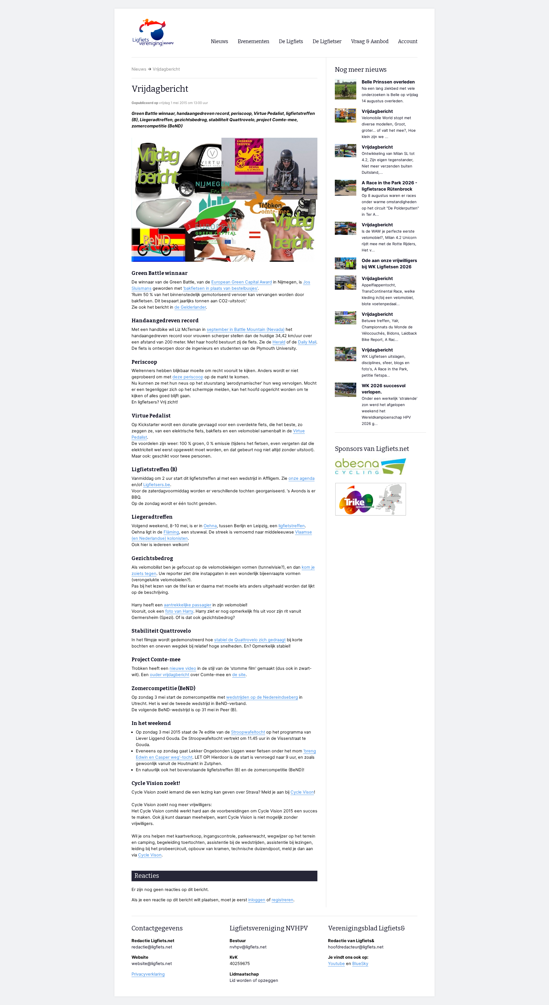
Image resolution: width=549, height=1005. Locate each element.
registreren (282, 899)
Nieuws (139, 69)
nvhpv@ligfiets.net (248, 947)
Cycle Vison (302, 792)
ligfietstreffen (292, 525)
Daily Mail (307, 342)
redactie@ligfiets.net (152, 947)
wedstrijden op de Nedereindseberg (262, 697)
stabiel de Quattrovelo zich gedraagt (250, 639)
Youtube (336, 963)
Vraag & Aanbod (370, 42)
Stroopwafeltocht (248, 732)
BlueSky (360, 963)
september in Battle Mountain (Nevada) (246, 329)
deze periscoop (187, 376)
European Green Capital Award (241, 282)
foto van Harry (179, 611)
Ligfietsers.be (156, 484)
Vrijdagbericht (166, 69)
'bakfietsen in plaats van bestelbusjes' (220, 288)
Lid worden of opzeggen (254, 980)
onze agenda (302, 478)
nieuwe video (183, 668)
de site (239, 674)
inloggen (256, 899)
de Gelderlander (190, 307)
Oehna (210, 525)
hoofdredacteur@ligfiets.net (355, 947)
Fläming (171, 532)
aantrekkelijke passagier (187, 605)
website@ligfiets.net (152, 963)
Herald (278, 342)
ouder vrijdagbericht (169, 674)
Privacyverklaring (148, 974)
